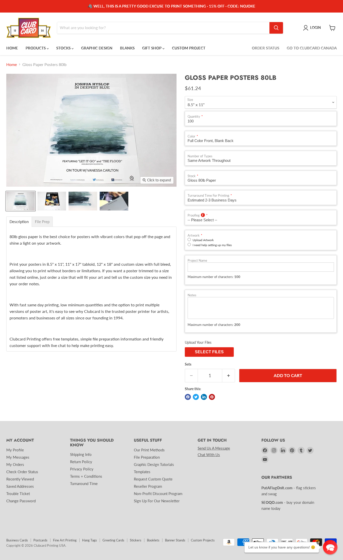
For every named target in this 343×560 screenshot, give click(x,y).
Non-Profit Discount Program (158, 493)
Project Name (197, 260)
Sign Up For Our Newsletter (157, 501)
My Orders (15, 464)
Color (191, 136)
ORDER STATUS (265, 48)
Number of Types (200, 156)
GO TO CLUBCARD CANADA (312, 48)
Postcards (40, 540)
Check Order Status (22, 471)
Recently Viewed (20, 479)
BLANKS (127, 48)
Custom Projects (203, 540)
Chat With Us (209, 454)
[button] (330, 547)
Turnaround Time (84, 483)
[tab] (19, 222)
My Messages (17, 457)
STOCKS (64, 48)
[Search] (276, 28)
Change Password (21, 501)
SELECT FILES (209, 352)
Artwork (194, 235)
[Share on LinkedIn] (204, 397)
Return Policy (81, 461)
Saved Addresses (20, 486)
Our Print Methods (149, 450)
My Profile (15, 450)
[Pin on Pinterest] (212, 397)
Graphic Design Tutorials (154, 464)
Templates (142, 471)
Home (11, 64)
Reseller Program (148, 486)
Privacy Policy (81, 469)
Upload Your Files (198, 342)
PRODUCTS (36, 48)
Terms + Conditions (86, 476)
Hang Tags (89, 540)
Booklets (153, 540)
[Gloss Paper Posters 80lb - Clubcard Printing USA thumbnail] (20, 201)
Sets (188, 364)
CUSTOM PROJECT (188, 48)
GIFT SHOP (152, 48)
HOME (12, 48)
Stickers (135, 540)
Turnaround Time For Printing (208, 195)
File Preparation (147, 457)
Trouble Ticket (18, 493)
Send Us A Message (214, 448)
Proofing (194, 215)
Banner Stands (175, 540)
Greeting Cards (113, 540)
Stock (192, 176)
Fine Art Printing (65, 540)
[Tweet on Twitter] (196, 397)
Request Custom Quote (153, 479)
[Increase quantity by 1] (228, 375)
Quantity (194, 116)
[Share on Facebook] (188, 397)
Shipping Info (81, 454)
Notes (192, 295)
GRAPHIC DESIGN (96, 48)
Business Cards (17, 540)
